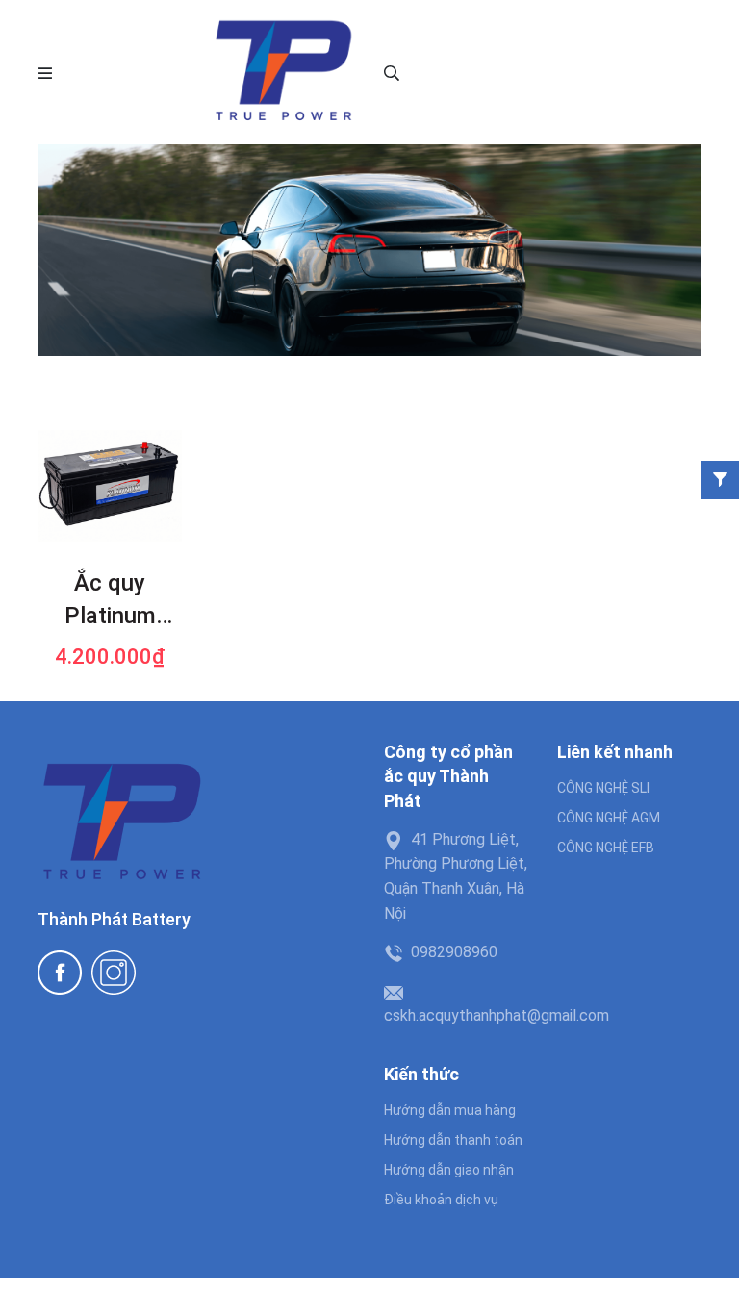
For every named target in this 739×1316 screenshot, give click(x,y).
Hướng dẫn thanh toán (453, 1140)
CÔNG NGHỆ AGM (608, 817)
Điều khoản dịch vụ (441, 1199)
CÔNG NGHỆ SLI (603, 788)
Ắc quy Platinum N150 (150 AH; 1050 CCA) (110, 601)
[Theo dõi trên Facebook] (60, 972)
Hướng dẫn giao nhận (449, 1169)
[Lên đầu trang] (705, 1282)
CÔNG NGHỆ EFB (605, 847)
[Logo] (283, 72)
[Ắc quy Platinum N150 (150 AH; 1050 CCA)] (110, 486)
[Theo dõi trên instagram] (113, 972)
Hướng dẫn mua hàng (450, 1110)
